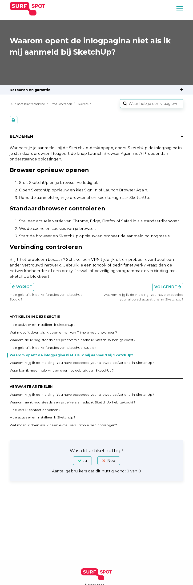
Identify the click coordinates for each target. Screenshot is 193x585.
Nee (111, 460)
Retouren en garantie (30, 90)
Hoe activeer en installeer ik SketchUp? (42, 325)
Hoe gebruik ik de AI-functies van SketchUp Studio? (53, 347)
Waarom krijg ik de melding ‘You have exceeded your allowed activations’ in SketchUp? (82, 363)
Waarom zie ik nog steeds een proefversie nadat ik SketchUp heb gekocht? (72, 340)
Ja (85, 460)
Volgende (166, 287)
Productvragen (61, 104)
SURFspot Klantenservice (27, 104)
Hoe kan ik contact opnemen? (35, 410)
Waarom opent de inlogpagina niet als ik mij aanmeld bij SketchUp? (71, 355)
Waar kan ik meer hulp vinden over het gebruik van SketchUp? (62, 370)
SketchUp (85, 104)
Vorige (23, 287)
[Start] (27, 8)
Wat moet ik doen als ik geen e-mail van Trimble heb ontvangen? (63, 332)
